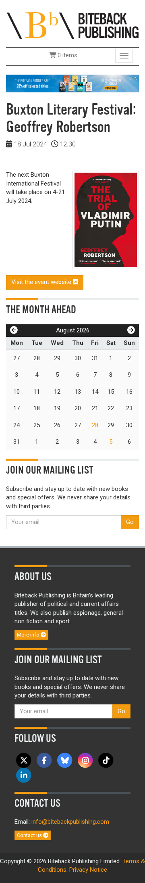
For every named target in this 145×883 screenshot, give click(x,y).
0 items (66, 55)
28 (95, 425)
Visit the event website (42, 282)
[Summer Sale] (72, 83)
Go (130, 522)
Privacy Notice (88, 869)
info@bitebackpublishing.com (70, 821)
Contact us (30, 835)
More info (29, 635)
